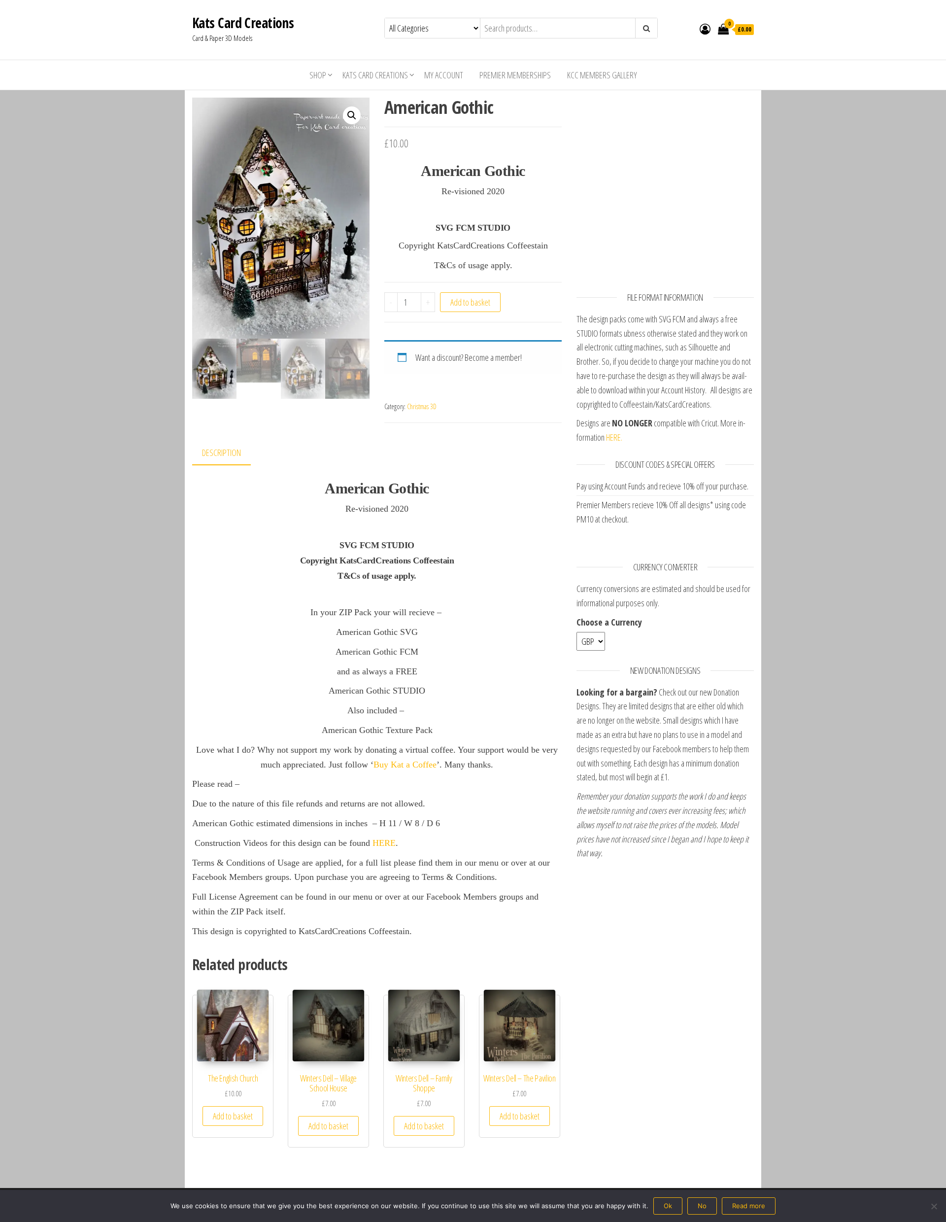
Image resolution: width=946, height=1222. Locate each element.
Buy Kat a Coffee (405, 764)
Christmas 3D (422, 406)
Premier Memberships (515, 75)
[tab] (229, 453)
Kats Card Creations (243, 22)
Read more (748, 1206)
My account (443, 75)
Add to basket (470, 302)
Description (221, 452)
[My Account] (705, 28)
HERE (384, 843)
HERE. (614, 437)
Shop (317, 75)
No (702, 1206)
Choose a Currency (609, 622)
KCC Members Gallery (602, 75)
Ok (668, 1206)
